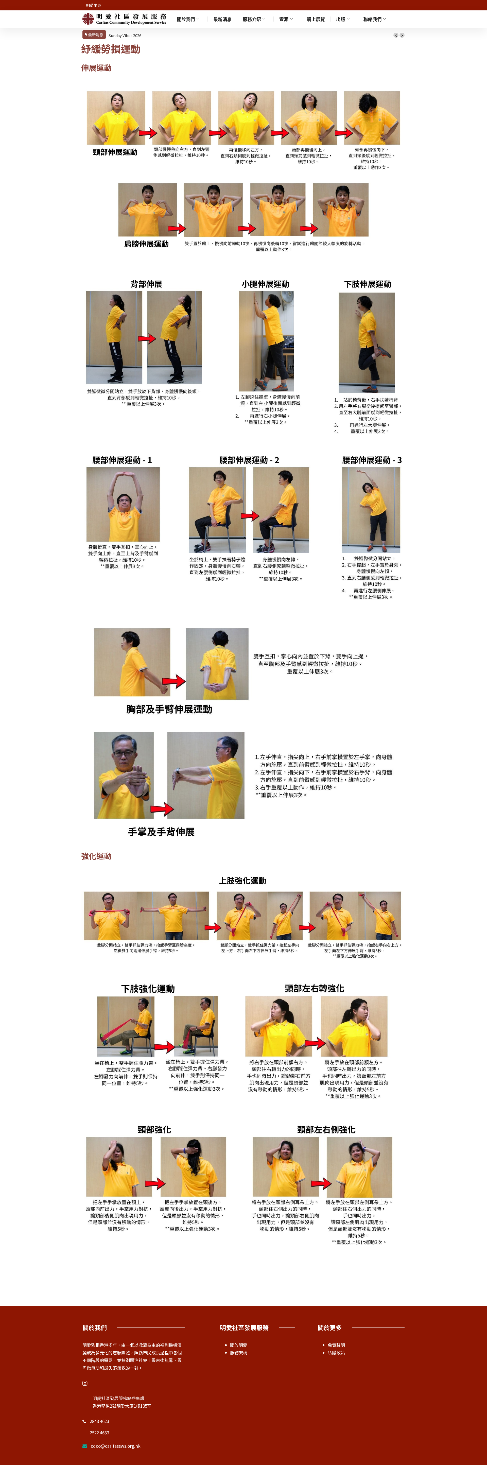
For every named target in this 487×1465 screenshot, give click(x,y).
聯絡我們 (372, 19)
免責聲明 (336, 1345)
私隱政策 (336, 1352)
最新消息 (222, 19)
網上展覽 (316, 19)
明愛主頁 (93, 5)
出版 (340, 19)
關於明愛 (238, 1345)
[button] (395, 35)
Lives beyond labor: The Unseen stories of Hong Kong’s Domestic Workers (176, 35)
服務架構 (238, 1352)
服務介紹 (252, 19)
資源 (283, 19)
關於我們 (186, 19)
